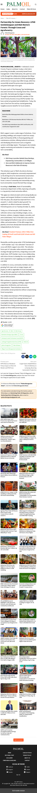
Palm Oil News (16, 345)
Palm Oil (26, 342)
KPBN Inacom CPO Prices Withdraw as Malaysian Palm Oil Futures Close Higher (27, 531)
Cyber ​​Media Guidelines (9, 760)
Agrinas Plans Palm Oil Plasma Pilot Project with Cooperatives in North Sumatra (9, 513)
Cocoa (21, 334)
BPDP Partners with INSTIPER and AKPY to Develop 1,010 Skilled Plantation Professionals (27, 457)
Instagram (10, 769)
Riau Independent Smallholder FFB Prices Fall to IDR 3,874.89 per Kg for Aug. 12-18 (27, 659)
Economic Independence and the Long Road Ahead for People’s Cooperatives (27, 585)
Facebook (10, 767)
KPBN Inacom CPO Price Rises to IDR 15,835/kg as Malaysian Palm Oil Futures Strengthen (27, 566)
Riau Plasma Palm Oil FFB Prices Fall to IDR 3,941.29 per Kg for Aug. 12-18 (9, 677)
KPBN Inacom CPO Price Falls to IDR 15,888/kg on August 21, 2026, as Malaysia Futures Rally (27, 438)
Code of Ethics (27, 752)
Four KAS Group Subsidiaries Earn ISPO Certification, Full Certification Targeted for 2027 (27, 549)
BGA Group (18, 331)
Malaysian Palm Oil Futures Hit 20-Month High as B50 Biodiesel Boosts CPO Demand (27, 476)
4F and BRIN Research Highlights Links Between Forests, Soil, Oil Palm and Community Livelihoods (8, 603)
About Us (27, 758)
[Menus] (1, 4)
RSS (19, 775)
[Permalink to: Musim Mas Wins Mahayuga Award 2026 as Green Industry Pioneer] (9, 467)
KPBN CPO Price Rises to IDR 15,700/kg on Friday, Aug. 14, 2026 (27, 695)
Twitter (28, 767)
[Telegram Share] (31, 356)
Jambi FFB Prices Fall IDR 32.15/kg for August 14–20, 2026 (26, 602)
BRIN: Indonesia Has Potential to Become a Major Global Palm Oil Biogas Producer (9, 585)
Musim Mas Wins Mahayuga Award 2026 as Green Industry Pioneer (9, 475)
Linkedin (28, 769)
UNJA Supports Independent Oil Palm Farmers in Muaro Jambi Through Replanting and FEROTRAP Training (27, 513)
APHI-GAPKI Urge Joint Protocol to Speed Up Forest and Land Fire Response (9, 420)
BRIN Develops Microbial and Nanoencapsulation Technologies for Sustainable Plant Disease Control (27, 494)
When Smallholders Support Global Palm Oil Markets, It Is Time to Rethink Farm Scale (27, 621)
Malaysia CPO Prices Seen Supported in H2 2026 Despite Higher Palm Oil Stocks (27, 639)
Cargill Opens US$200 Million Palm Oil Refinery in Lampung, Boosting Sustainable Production (28, 366)
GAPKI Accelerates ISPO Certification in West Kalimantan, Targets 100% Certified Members (8, 438)
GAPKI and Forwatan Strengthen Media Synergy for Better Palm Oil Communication (8, 732)
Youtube (10, 772)
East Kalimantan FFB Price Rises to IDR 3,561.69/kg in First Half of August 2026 (8, 658)
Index (9, 752)
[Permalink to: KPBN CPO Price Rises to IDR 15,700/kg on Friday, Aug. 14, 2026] (27, 688)
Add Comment (18, 740)
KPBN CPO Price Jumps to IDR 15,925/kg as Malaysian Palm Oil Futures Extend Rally (9, 493)
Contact (27, 760)
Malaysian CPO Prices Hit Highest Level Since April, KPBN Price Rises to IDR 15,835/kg (8, 567)
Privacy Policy (27, 755)
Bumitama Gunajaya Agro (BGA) (9, 334)
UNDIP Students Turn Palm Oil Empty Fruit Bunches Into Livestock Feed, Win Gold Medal (9, 640)
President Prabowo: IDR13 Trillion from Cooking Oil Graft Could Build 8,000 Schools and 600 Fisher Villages (18, 234)
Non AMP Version (19, 782)
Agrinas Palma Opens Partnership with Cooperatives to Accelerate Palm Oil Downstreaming (27, 678)
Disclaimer (9, 758)
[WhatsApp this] (34, 356)
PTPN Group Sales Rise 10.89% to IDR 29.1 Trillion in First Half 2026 (9, 712)
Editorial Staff (9, 755)
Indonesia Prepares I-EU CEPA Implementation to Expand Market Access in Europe (9, 456)
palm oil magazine (6, 345)
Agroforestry (5, 331)
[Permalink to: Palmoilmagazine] (2, 33)
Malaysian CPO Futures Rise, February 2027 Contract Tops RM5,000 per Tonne (9, 531)
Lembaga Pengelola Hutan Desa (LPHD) (11, 342)
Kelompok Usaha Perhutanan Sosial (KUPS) (12, 338)
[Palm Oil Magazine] (18, 4)
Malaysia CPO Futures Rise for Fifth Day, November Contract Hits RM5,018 (27, 420)
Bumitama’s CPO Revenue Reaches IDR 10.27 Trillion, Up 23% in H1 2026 (9, 548)
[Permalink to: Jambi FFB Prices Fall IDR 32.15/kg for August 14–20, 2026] (27, 595)
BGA (12, 331)
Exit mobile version (18, 791)
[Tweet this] (27, 356)
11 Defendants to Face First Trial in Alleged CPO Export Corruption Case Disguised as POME (9, 622)
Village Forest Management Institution (11, 349)
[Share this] (23, 356)
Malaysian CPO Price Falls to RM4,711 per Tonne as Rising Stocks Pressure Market (8, 695)
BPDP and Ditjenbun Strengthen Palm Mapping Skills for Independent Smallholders (26, 713)
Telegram (28, 772)
